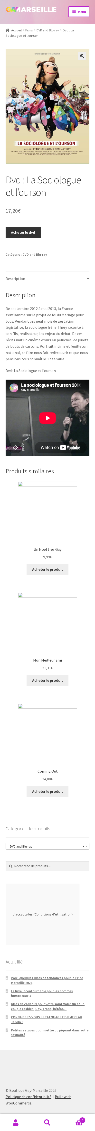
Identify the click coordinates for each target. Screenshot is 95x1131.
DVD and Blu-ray (48, 30)
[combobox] (48, 846)
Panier (73, 1118)
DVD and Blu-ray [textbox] (46, 846)
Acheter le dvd (23, 232)
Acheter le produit (47, 569)
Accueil (16, 30)
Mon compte (16, 1122)
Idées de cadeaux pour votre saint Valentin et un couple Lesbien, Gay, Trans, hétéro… (48, 1006)
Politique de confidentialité (28, 1096)
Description (15, 278)
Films (29, 30)
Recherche (47, 1122)
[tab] (48, 279)
